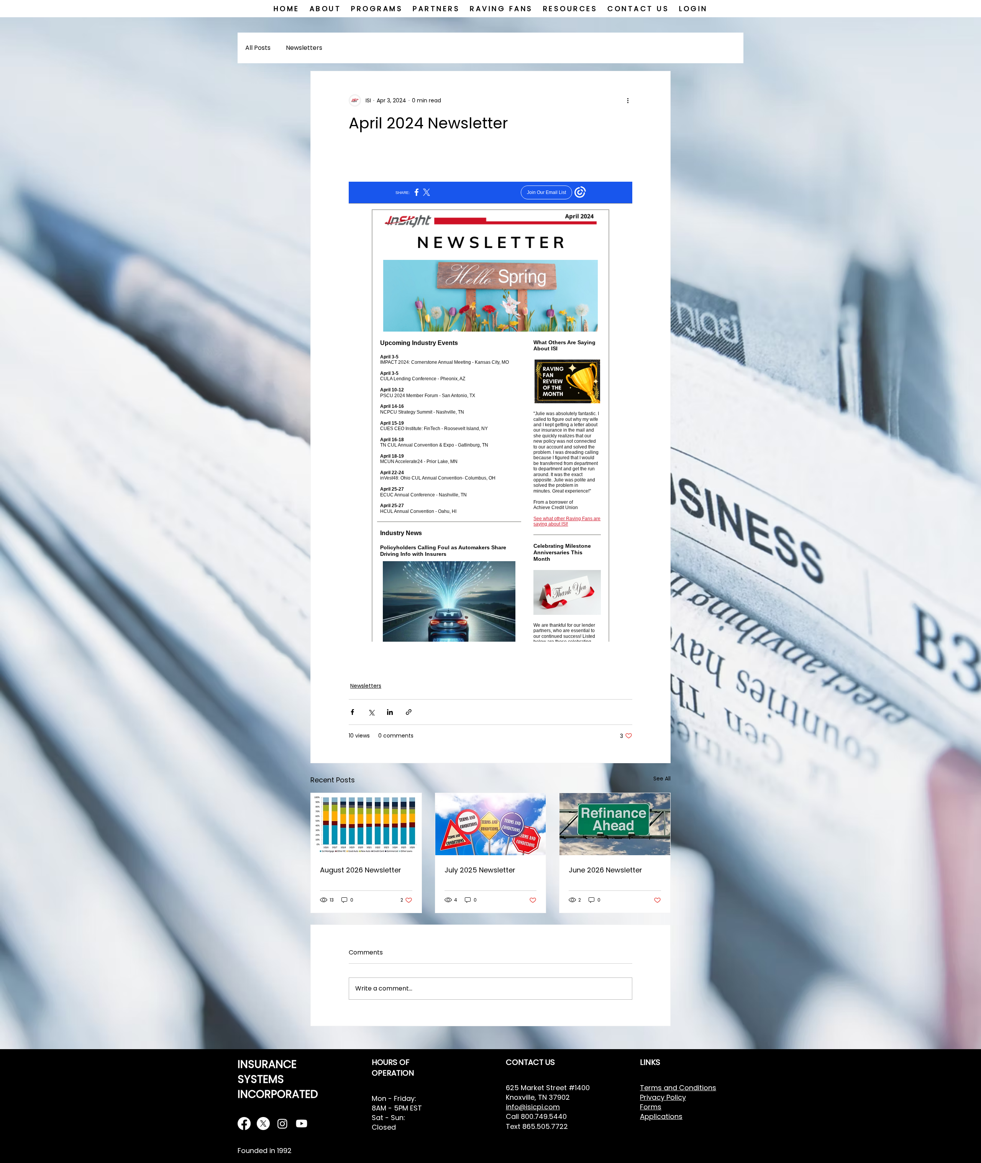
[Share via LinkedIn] (390, 712)
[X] (263, 1123)
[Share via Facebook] (352, 712)
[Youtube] (301, 1123)
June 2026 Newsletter (605, 870)
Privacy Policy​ (663, 1097)
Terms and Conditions (678, 1087)
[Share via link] (408, 712)
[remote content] (490, 412)
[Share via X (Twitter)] (371, 712)
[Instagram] (282, 1123)
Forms (650, 1107)
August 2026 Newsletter (360, 870)
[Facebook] (244, 1123)
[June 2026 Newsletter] (614, 824)
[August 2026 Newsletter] (366, 824)
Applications (661, 1116)
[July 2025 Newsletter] (490, 824)
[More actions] (627, 100)
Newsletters (304, 48)
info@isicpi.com (533, 1107)
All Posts (258, 48)
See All (662, 778)
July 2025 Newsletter (480, 870)
